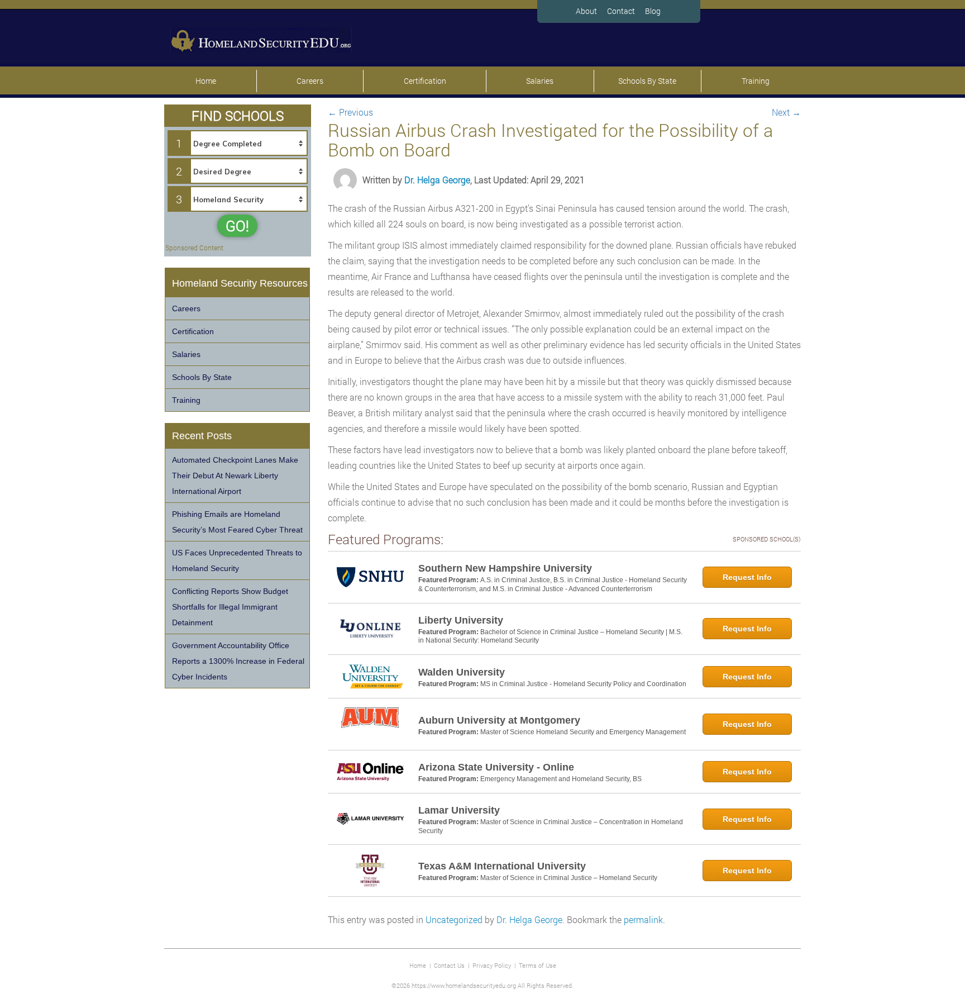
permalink (643, 919)
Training (756, 80)
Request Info (747, 577)
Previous (350, 112)
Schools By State (647, 80)
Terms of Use (537, 965)
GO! (237, 225)
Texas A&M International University (502, 866)
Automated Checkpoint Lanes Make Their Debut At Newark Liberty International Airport (235, 475)
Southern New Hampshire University (505, 568)
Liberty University (460, 620)
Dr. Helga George (437, 180)
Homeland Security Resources (240, 283)
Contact (621, 11)
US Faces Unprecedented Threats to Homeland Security (237, 560)
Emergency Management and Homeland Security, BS (561, 779)
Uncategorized (454, 919)
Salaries (539, 80)
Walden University (461, 672)
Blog (653, 11)
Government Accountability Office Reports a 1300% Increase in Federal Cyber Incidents (238, 661)
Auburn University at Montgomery (499, 720)
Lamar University (459, 810)
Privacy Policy (491, 965)
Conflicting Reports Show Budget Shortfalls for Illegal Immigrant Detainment (230, 607)
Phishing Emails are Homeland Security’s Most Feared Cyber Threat (237, 522)
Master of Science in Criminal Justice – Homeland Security (568, 878)
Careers (310, 80)
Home (205, 80)
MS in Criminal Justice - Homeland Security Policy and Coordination (583, 684)
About (586, 11)
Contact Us (449, 965)
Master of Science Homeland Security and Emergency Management (583, 732)
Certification (425, 80)
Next (786, 112)
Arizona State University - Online (496, 767)
